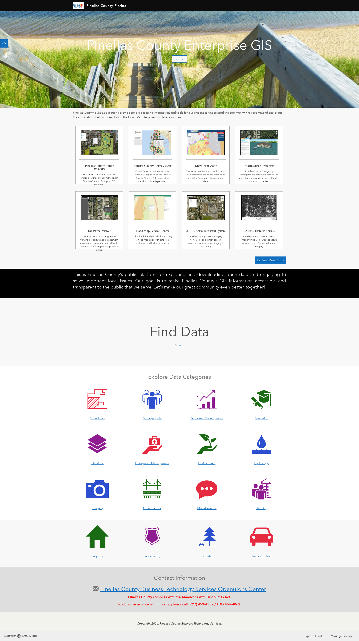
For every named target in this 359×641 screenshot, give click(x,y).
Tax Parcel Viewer (99, 216)
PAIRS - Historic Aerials (259, 216)
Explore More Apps (270, 260)
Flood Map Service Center (152, 216)
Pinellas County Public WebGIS (99, 150)
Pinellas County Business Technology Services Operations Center (183, 589)
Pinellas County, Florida (106, 5)
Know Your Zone (206, 150)
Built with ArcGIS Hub (21, 636)
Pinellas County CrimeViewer (152, 150)
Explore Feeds (313, 636)
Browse (179, 59)
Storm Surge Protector (259, 150)
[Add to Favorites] (4, 43)
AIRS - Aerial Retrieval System (206, 216)
